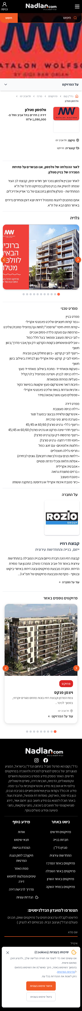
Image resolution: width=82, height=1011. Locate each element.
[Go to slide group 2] (55, 294)
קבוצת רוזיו (69, 543)
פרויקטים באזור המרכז (60, 863)
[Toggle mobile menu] (77, 6)
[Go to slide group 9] (31, 294)
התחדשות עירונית (61, 855)
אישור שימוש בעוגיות (41, 986)
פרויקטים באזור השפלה (60, 871)
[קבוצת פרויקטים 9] (27, 731)
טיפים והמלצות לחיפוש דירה (21, 879)
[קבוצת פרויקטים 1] (55, 731)
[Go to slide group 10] (27, 294)
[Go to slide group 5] (45, 294)
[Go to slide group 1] (58, 294)
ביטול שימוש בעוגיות (41, 997)
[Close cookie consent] (8, 953)
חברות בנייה (60, 839)
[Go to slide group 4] (48, 294)
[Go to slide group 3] (52, 294)
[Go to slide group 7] (38, 294)
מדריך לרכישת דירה (21, 889)
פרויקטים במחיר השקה (60, 886)
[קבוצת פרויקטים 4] (45, 731)
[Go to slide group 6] (41, 294)
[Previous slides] (78, 260)
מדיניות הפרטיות (66, 972)
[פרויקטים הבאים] (6, 668)
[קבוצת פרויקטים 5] (41, 731)
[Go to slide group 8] (34, 294)
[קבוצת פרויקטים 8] (31, 731)
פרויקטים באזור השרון (60, 879)
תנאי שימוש (21, 839)
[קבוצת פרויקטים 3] (48, 731)
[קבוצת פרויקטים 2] (52, 731)
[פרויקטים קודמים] (76, 668)
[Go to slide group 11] (24, 294)
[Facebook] (45, 760)
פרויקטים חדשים (60, 832)
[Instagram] (36, 760)
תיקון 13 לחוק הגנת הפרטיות (21, 858)
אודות (21, 832)
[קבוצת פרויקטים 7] (34, 731)
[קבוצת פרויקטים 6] (38, 731)
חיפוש (8, 18)
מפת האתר (21, 868)
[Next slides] (4, 260)
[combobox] (49, 18)
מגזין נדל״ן (60, 847)
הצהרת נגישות (21, 847)
